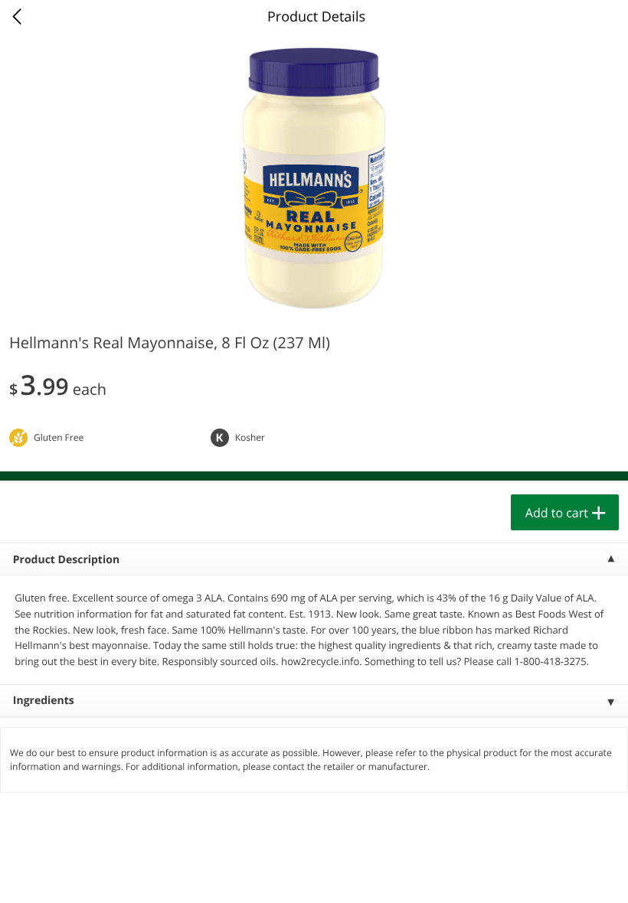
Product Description (66, 560)
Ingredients (43, 700)
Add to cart (556, 512)
